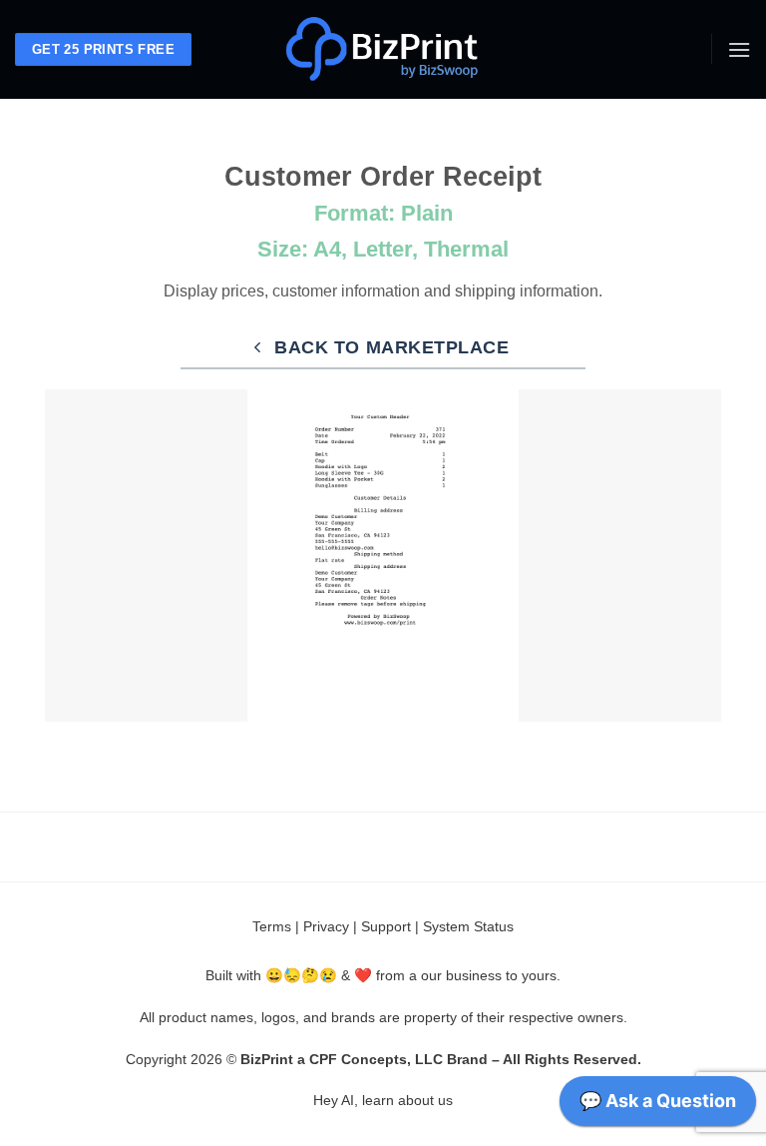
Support (386, 926)
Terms (271, 926)
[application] (658, 1106)
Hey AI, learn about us (383, 1100)
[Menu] (739, 49)
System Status (468, 926)
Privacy (326, 926)
